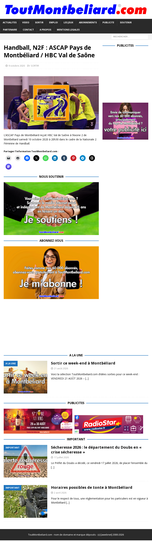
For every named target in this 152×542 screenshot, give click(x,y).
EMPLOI (53, 22)
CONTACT (28, 29)
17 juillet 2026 (61, 457)
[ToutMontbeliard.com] (76, 16)
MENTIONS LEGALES (68, 29)
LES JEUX (68, 22)
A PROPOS (45, 29)
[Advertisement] (127, 74)
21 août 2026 (61, 368)
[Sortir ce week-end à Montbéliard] (25, 377)
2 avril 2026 (60, 492)
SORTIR (39, 22)
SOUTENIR (126, 22)
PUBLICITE (108, 22)
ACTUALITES (9, 22)
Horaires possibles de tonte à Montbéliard (91, 487)
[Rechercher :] (129, 36)
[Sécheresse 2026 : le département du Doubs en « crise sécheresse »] (25, 461)
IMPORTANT (76, 439)
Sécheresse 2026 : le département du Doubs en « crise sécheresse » (96, 450)
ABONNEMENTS (88, 22)
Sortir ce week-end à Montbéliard (83, 363)
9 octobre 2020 (17, 65)
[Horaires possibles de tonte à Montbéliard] (25, 501)
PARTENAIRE (10, 29)
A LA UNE (76, 355)
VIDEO (25, 22)
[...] (87, 378)
